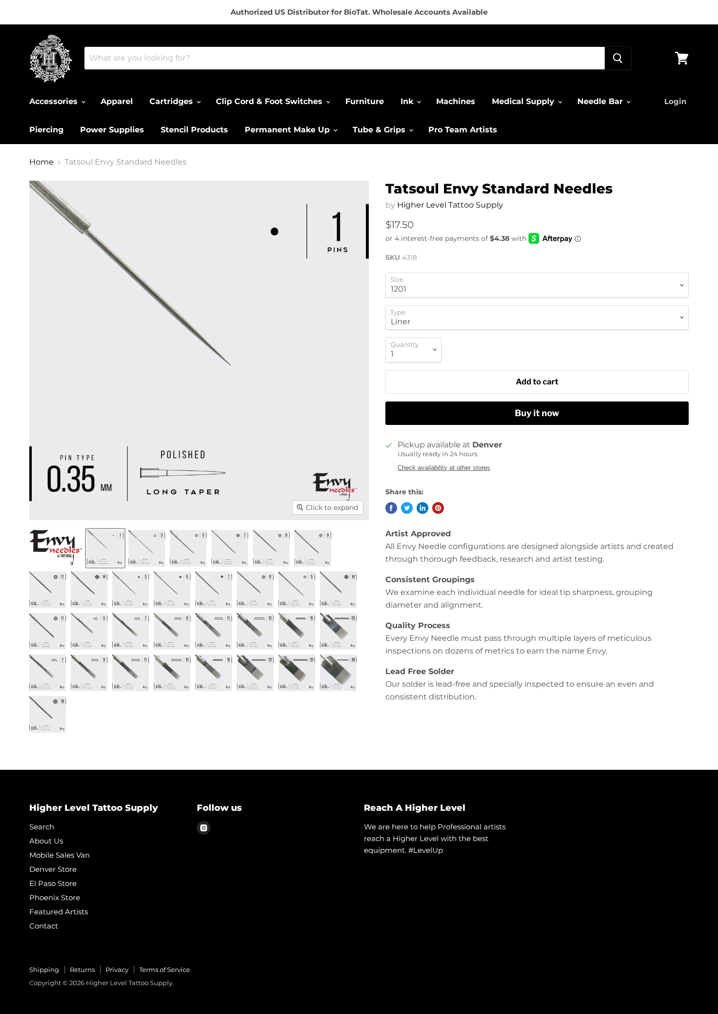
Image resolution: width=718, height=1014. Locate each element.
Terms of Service (164, 969)
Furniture (364, 101)
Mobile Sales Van (59, 855)
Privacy (117, 969)
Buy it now (537, 413)
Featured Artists (58, 911)
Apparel (117, 101)
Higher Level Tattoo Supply (450, 205)
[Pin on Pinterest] (438, 508)
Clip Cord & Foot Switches (270, 101)
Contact (43, 925)
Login (675, 101)
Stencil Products (194, 129)
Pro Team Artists (462, 129)
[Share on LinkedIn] (422, 508)
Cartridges (172, 101)
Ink (408, 101)
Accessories (54, 101)
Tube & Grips (380, 129)
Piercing (46, 129)
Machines (455, 101)
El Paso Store (53, 883)
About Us (46, 840)
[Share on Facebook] (391, 508)
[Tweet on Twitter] (407, 508)
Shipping (44, 969)
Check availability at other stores (444, 468)
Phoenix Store (54, 897)
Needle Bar (601, 101)
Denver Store (53, 869)
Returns (82, 969)
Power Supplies (112, 129)
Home (41, 162)
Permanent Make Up (288, 129)
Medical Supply (524, 101)
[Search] (618, 58)
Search (41, 826)
